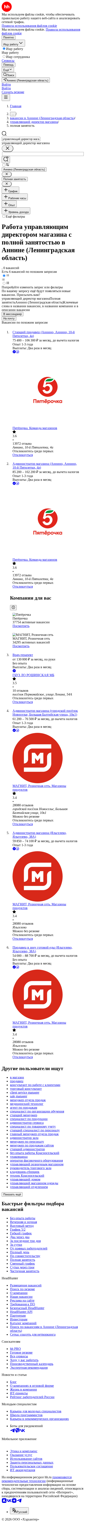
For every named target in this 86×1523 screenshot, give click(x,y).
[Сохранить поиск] (6, 159)
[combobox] (21, 139)
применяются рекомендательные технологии (37, 1479)
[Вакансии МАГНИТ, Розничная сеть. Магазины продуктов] (47, 758)
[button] (6, 84)
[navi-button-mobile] (6, 97)
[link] (9, 74)
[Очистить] (7, 148)
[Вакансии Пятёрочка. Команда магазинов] (47, 390)
